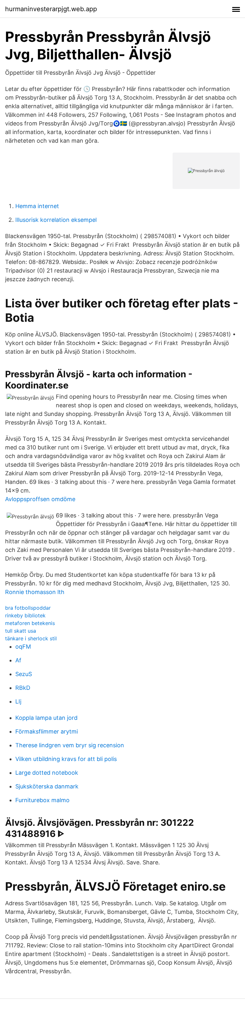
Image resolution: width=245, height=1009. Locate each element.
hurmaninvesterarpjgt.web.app (51, 9)
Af (18, 660)
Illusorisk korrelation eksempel (56, 219)
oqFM (23, 646)
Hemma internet (37, 206)
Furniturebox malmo (42, 800)
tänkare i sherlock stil (31, 638)
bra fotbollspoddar (28, 608)
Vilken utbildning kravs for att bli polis (66, 759)
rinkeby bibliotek (25, 615)
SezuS (23, 674)
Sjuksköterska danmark (46, 786)
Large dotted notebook (46, 772)
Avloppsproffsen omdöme (40, 499)
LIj (18, 701)
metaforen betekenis (30, 623)
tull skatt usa (20, 631)
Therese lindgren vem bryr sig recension (69, 745)
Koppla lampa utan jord (46, 717)
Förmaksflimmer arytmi (46, 731)
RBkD (22, 687)
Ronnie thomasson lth (34, 592)
